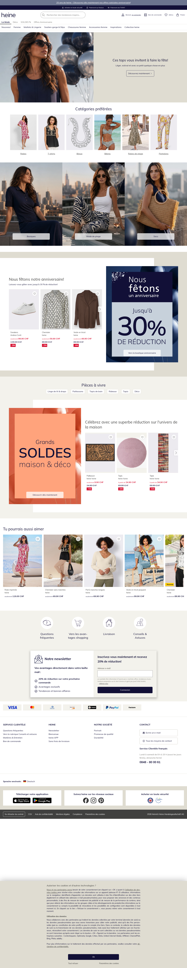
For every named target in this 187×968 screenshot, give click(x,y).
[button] (100, 309)
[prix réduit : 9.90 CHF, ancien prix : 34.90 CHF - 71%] (100, 453)
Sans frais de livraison (59, 741)
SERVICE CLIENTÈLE (14, 724)
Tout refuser (73, 963)
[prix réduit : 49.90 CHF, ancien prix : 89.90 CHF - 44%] (87, 309)
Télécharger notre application (32, 794)
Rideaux (113, 391)
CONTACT (145, 724)
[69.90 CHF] (63, 561)
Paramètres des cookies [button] (95, 814)
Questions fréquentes (13, 730)
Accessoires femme (98, 27)
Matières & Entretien (12, 737)
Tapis (125, 391)
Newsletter (54, 730)
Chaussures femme (77, 27)
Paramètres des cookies (109, 963)
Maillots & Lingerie (32, 27)
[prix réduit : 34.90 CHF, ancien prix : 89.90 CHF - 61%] (163, 453)
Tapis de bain (96, 391)
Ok (93, 957)
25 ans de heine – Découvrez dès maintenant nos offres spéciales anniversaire (93, 2)
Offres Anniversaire (43, 22)
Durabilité (98, 737)
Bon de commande (12, 741)
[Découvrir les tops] (47, 67)
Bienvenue (54, 734)
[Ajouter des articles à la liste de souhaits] (34, 293)
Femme (17, 27)
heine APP (53, 737)
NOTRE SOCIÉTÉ (103, 724)
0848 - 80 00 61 (150, 762)
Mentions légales (63, 814)
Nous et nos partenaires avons (59, 890)
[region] (93, 924)
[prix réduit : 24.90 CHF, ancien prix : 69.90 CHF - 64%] (132, 453)
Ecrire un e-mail (157, 733)
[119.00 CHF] (22, 561)
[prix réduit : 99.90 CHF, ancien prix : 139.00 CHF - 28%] (24, 309)
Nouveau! (6, 27)
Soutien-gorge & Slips (54, 27)
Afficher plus (103, 684)
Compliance (77, 814)
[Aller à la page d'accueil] (9, 15)
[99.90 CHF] (144, 561)
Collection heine (132, 27)
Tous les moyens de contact (159, 741)
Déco (15, 22)
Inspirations (115, 27)
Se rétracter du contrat (14, 814)
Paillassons (78, 391)
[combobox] (69, 15)
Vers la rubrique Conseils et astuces (20, 734)
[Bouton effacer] (83, 15)
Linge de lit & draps (57, 391)
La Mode (6, 22)
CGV (30, 814)
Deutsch (31, 781)
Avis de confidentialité (44, 814)
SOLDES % (26, 22)
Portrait (97, 730)
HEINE (52, 724)
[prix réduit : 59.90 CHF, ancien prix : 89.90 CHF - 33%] (55, 309)
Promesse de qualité (103, 734)
